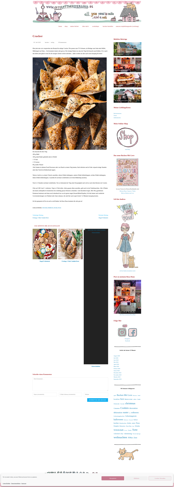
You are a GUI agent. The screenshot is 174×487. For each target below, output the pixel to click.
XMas (130, 437)
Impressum (23, 483)
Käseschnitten (96, 366)
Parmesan (50, 207)
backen (47, 42)
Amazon (129, 191)
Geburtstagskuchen (119, 416)
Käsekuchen (122, 423)
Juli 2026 (116, 358)
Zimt (135, 438)
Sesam (55, 207)
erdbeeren (135, 412)
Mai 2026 (116, 362)
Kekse (136, 420)
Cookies (124, 408)
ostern (133, 423)
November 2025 (118, 375)
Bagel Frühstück (45, 261)
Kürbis (129, 423)
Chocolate (122, 404)
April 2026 (116, 364)
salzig (52, 42)
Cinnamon (117, 408)
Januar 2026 (117, 370)
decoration (133, 408)
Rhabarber (122, 426)
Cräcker (44, 207)
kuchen (116, 423)
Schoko (137, 426)
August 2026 (117, 356)
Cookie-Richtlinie (6, 483)
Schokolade (119, 430)
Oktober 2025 (117, 377)
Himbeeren (126, 419)
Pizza (138, 423)
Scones (125, 430)
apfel (115, 395)
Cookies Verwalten (160, 478)
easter (126, 412)
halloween (118, 419)
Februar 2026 (117, 368)
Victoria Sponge (136, 433)
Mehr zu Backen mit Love (127, 193)
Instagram (127, 338)
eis (129, 412)
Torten (115, 115)
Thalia (133, 191)
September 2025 (118, 379)
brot (122, 399)
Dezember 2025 (117, 372)
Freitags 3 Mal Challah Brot (70, 261)
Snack (59, 207)
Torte (134, 429)
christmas (130, 403)
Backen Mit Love (124, 395)
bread (139, 395)
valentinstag (128, 434)
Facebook (127, 341)
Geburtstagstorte (130, 416)
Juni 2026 (116, 360)
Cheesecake (116, 404)
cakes (134, 399)
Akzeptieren (112, 478)
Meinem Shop (123, 191)
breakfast (117, 399)
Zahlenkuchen (117, 117)
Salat (133, 426)
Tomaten (129, 430)
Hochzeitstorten (117, 113)
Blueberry (135, 395)
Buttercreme (128, 399)
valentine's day (118, 434)
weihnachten (120, 437)
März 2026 (116, 366)
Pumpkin (116, 426)
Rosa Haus (128, 426)
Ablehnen (136, 478)
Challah (138, 399)
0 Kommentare (62, 42)
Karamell (131, 419)
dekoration (118, 412)
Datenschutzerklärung (15, 483)
